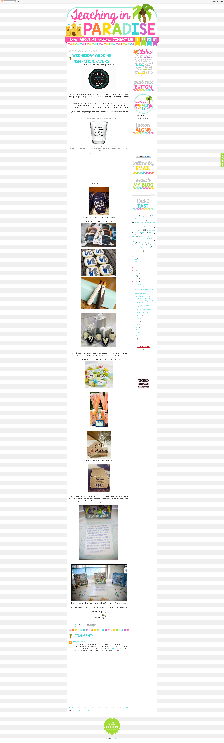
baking (148, 230)
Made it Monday (150, 222)
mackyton (76, 641)
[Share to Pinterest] (95, 625)
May (136, 330)
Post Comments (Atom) (84, 711)
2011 (135, 342)
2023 (135, 256)
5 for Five (135, 216)
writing (149, 247)
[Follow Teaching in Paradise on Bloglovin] (143, 157)
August (137, 321)
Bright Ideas (145, 216)
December (138, 284)
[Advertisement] (99, 693)
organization (136, 241)
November (138, 287)
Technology (142, 226)
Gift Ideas (142, 220)
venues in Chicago (113, 648)
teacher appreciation (139, 245)
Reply (74, 653)
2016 (135, 273)
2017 (135, 270)
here (121, 99)
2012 (135, 339)
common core (148, 234)
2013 (135, 281)
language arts (136, 239)
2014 (135, 278)
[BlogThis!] (90, 625)
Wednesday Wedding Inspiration (87, 627)
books (153, 230)
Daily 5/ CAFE (143, 218)
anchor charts (136, 228)
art (142, 228)
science (140, 243)
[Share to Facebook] (93, 625)
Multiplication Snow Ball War (143, 293)
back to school (137, 230)
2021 (135, 262)
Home (99, 707)
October (138, 315)
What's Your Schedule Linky (143, 309)
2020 (135, 264)
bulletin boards (140, 232)
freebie (148, 236)
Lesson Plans (139, 222)
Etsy (121, 353)
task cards (152, 243)
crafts (133, 236)
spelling (145, 243)
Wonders (150, 226)
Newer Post (73, 707)
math (147, 238)
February (138, 332)
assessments (149, 228)
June (137, 327)
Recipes (134, 226)
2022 (135, 259)
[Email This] (88, 625)
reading (134, 243)
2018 (135, 267)
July (136, 324)
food (140, 236)
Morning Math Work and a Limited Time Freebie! (143, 297)
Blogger (115, 738)
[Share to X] (91, 625)
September (139, 318)
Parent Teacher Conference (143, 224)
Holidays (152, 220)
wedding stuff (76, 627)
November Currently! (141, 312)
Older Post (125, 707)
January (137, 335)
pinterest (149, 241)
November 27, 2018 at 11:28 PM (89, 641)
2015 (135, 276)
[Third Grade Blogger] (143, 388)
